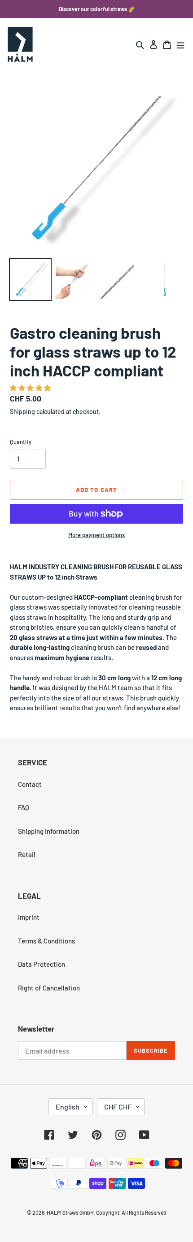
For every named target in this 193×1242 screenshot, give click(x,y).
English (67, 1106)
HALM (54, 1212)
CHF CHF (118, 1106)
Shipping (22, 411)
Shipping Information (48, 831)
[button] (31, 388)
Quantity (20, 441)
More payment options (96, 534)
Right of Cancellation (49, 988)
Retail (26, 854)
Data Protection (41, 964)
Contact (30, 784)
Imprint (28, 917)
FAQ (23, 807)
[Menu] (180, 44)
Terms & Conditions (46, 941)
